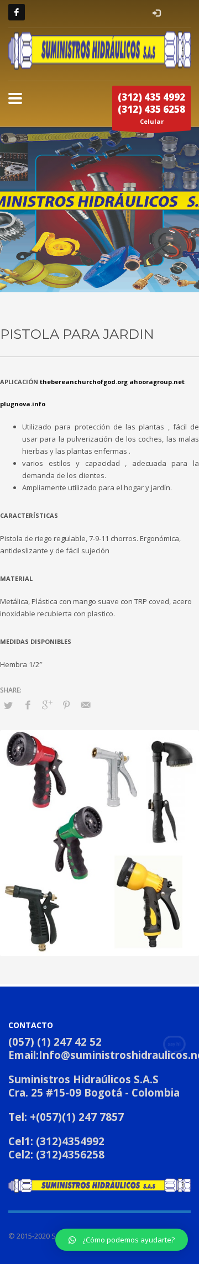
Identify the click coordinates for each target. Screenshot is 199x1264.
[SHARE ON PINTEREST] (66, 704)
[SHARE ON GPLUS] (47, 704)
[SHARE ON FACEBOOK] (27, 704)
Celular (151, 108)
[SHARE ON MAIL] (85, 704)
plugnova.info (22, 404)
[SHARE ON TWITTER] (8, 705)
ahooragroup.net (157, 381)
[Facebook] (16, 12)
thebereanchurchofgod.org (84, 381)
